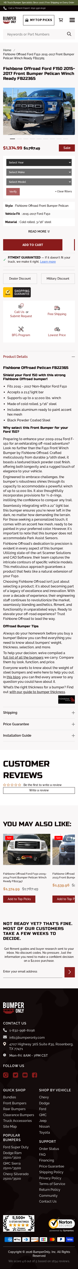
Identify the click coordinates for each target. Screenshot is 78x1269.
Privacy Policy (50, 1178)
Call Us (19, 312)
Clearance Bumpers (18, 1115)
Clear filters (63, 191)
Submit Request (21, 316)
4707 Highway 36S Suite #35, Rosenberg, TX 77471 (41, 1046)
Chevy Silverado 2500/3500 (16, 1176)
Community (48, 1196)
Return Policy (49, 1190)
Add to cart (32, 245)
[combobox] (39, 34)
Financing (46, 1160)
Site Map (10, 1126)
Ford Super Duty (16, 1147)
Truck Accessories (17, 1121)
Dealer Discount (20, 278)
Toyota (44, 1132)
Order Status (49, 1149)
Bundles (9, 1097)
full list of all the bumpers (23, 657)
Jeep (43, 1121)
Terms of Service (52, 1184)
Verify (13, 191)
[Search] (69, 34)
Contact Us (48, 1201)
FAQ (42, 1155)
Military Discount (58, 278)
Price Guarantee (51, 1166)
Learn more (48, 261)
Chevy (44, 1097)
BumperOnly (41, 1252)
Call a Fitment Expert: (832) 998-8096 (27, 8)
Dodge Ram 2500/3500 (12, 1155)
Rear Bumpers (14, 1109)
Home (7, 50)
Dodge (44, 1103)
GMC (43, 1115)
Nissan (44, 1126)
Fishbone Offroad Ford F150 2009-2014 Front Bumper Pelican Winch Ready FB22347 (25, 877)
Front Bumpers (14, 1103)
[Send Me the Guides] (69, 972)
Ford (42, 1109)
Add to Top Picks (19, 899)
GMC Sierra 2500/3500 (12, 1165)
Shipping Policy (51, 1172)
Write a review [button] (39, 790)
